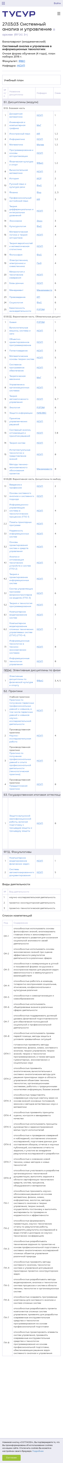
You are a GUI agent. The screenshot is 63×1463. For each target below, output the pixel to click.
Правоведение (17, 297)
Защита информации (21, 413)
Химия (12, 322)
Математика (16, 144)
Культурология (17, 226)
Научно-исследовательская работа (20, 738)
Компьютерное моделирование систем (18, 614)
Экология (14, 407)
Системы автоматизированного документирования (21, 872)
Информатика (17, 139)
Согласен (11, 1457)
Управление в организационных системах (19, 387)
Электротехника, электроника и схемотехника (18, 263)
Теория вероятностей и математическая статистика (21, 246)
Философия (15, 254)
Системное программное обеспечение (16, 367)
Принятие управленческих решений (18, 421)
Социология (16, 302)
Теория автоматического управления (18, 399)
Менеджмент (16, 290)
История (14, 178)
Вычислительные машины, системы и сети (20, 330)
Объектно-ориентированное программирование (20, 342)
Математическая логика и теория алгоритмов (18, 234)
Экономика (15, 220)
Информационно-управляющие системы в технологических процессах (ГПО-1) (19, 510)
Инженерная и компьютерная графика (17, 125)
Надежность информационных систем (19, 533)
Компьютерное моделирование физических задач (19, 860)
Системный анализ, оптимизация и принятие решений (20, 433)
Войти (57, 3)
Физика (13, 192)
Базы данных (16, 283)
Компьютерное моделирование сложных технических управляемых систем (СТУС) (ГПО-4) (21, 629)
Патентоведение (18, 350)
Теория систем (17, 443)
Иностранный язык (19, 133)
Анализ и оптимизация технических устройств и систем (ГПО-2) (20, 562)
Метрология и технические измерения (17, 274)
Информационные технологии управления (19, 661)
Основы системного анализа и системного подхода (21, 496)
